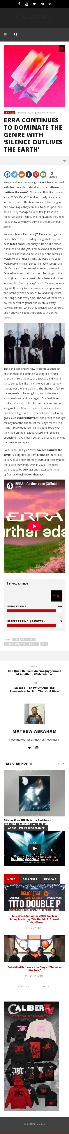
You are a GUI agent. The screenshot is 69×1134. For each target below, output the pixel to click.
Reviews (9, 112)
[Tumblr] (29, 174)
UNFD (44, 643)
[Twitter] (34, 4)
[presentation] (11, 879)
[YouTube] (27, 4)
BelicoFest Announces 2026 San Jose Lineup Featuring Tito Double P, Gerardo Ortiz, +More (34, 919)
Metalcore (28, 639)
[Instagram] (42, 4)
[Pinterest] (36, 174)
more (64, 160)
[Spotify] (50, 4)
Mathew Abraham (46, 112)
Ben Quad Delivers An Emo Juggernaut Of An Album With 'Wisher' (34, 671)
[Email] (43, 174)
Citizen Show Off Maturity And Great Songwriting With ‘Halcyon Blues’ (27, 821)
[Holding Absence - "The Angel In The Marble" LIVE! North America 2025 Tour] (34, 848)
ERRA (15, 639)
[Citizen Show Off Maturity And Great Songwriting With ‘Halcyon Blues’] (34, 793)
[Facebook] (19, 4)
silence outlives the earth (22, 643)
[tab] (11, 879)
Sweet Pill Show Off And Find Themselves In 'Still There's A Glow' (35, 688)
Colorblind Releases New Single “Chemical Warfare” (34, 968)
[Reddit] (21, 174)
